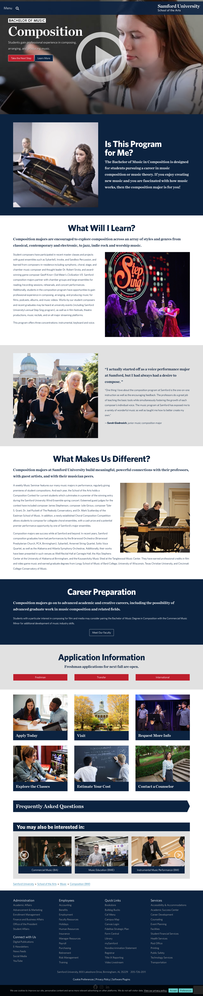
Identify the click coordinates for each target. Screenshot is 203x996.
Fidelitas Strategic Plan (117, 929)
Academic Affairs (22, 905)
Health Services (159, 938)
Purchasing (65, 948)
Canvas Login (112, 924)
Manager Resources (70, 938)
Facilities (155, 929)
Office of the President (25, 924)
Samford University (23, 884)
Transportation (159, 962)
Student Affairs (21, 929)
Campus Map (112, 919)
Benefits (63, 909)
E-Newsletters (20, 946)
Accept (173, 990)
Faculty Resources (68, 919)
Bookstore (110, 905)
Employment (66, 914)
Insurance (64, 933)
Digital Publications (23, 941)
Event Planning (159, 924)
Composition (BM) (80, 884)
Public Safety (157, 952)
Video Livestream (114, 962)
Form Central (112, 933)
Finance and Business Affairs (28, 919)
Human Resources (69, 929)
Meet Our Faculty (101, 632)
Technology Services (162, 957)
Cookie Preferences (83, 979)
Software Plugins (121, 979)
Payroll (62, 943)
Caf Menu (110, 914)
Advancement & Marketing (27, 909)
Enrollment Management (26, 914)
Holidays (63, 924)
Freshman (40, 677)
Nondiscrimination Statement (121, 948)
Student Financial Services (165, 933)
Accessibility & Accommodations (168, 905)
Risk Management (68, 957)
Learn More (44, 58)
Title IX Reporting (114, 957)
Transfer (101, 677)
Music (63, 884)
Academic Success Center (165, 909)
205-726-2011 (138, 971)
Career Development (162, 914)
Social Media (20, 956)
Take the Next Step (21, 58)
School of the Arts (47, 884)
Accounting (65, 905)
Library (108, 938)
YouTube (18, 960)
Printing (155, 948)
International (162, 677)
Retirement (65, 952)
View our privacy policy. (155, 990)
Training (63, 962)
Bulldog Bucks (112, 909)
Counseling (157, 919)
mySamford (111, 943)
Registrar (110, 952)
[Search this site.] (17, 8)
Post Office (156, 943)
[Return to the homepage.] (179, 10)
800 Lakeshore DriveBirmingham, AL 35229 (103, 971)
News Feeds (19, 951)
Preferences (185, 990)
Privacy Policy (103, 979)
